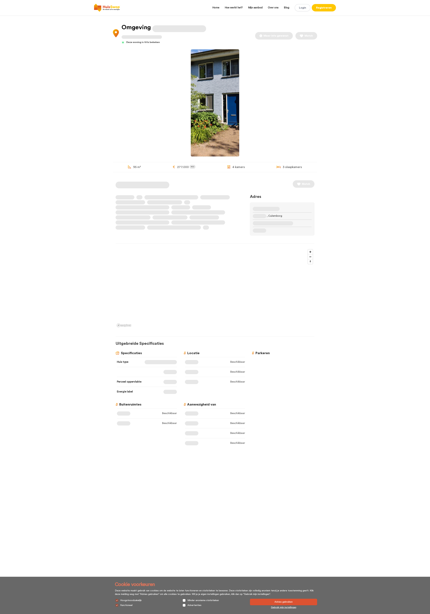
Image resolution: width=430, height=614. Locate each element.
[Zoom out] (310, 256)
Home (215, 7)
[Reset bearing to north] (310, 261)
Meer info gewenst (276, 35)
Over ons (273, 7)
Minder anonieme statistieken (203, 600)
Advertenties (194, 605)
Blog (286, 7)
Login (302, 7)
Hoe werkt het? (234, 7)
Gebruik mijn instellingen (283, 607)
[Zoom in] (310, 251)
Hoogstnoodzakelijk (131, 600)
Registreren (324, 7)
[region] (215, 288)
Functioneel (126, 605)
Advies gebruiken (283, 602)
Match (309, 35)
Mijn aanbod (255, 7)
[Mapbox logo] (124, 325)
